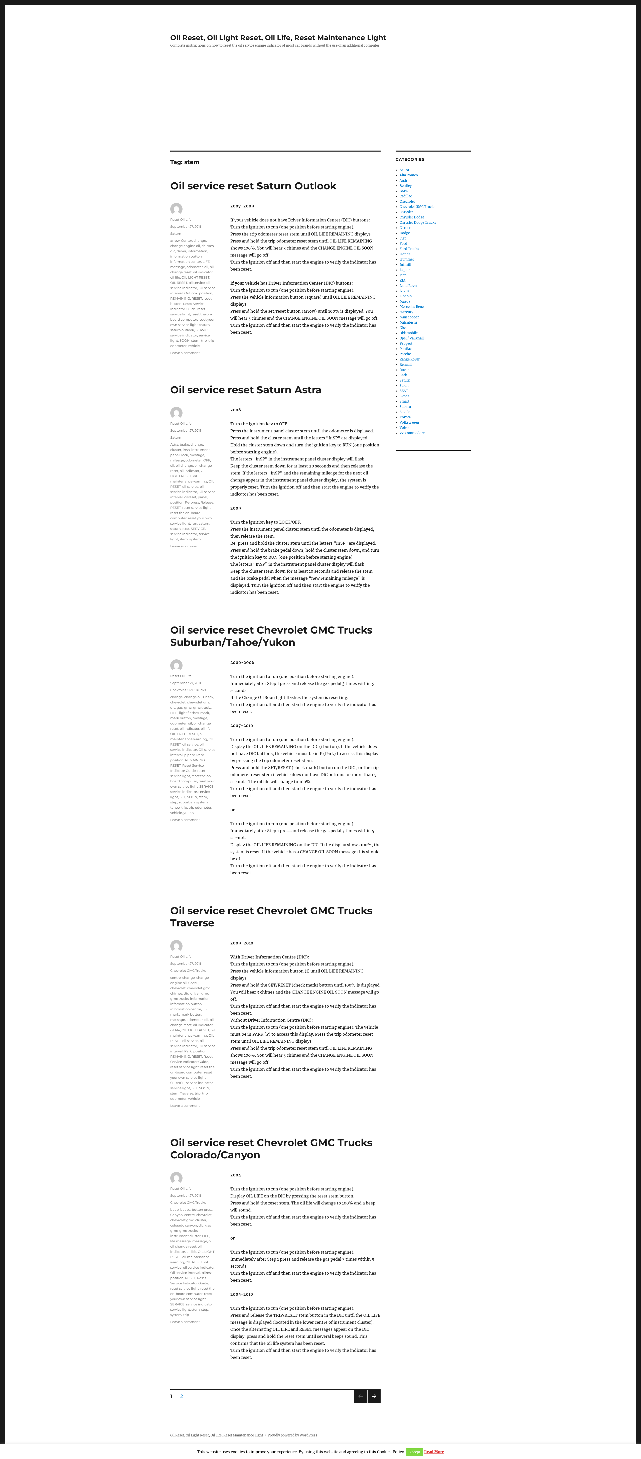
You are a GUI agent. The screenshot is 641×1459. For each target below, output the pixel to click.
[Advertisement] (320, 113)
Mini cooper (409, 317)
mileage (177, 460)
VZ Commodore (412, 433)
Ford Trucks (409, 249)
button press (202, 1209)
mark (204, 713)
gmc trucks (202, 707)
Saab (403, 375)
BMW (404, 191)
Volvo (404, 428)
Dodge (405, 233)
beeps (185, 1209)
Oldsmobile (409, 333)
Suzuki (405, 412)
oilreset (190, 497)
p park (189, 755)
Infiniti (405, 265)
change (200, 240)
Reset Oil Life (181, 219)
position (205, 293)
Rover (404, 370)
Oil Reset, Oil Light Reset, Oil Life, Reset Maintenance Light (278, 37)
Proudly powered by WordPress (292, 1435)
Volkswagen (409, 422)
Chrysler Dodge (412, 217)
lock (184, 455)
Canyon (176, 1215)
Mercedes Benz (412, 307)
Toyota (405, 417)
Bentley (406, 186)
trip (204, 340)
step (173, 802)
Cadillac (406, 196)
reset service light (196, 508)
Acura (404, 170)
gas (180, 707)
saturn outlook (182, 330)
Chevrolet (407, 201)
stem (195, 340)
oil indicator (203, 272)
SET (183, 797)
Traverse (186, 1093)
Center (186, 240)
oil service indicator (199, 1267)
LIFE (206, 262)
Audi (403, 180)
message (177, 267)
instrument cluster (185, 1236)
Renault (406, 364)
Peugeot (406, 343)
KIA (402, 280)
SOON (185, 340)
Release (207, 502)
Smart (404, 401)
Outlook (191, 293)
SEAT (404, 391)
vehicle (194, 346)
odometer (195, 267)
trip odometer (200, 807)
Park (200, 755)
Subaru (405, 407)
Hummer (407, 259)
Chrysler (406, 212)
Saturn (175, 233)
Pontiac (406, 349)
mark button (180, 718)
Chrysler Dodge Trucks (418, 222)
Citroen (405, 228)
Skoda (404, 396)
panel (202, 497)
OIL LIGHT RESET (195, 277)
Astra (174, 444)
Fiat (403, 238)
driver (181, 251)
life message (180, 1241)
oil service (197, 283)
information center (185, 262)
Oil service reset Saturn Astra (246, 390)
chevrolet (178, 702)
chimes (208, 246)
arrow (175, 240)
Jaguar (405, 270)
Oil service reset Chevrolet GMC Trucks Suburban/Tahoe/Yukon (271, 636)
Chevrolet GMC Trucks (188, 690)
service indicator (183, 335)
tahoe (175, 807)
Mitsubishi (408, 322)
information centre (185, 1009)
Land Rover (409, 286)
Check (208, 697)
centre (175, 978)
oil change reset (183, 1246)
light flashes (189, 713)
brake (184, 444)
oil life (175, 277)
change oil (193, 697)
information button (186, 256)
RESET (197, 298)
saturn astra (179, 529)
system (195, 539)
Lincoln (406, 296)
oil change (184, 465)
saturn (204, 325)
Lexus (404, 291)
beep (174, 1209)
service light (180, 1088)
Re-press (192, 502)
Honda (405, 254)
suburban (187, 802)
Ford (403, 243)
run (194, 523)
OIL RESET (178, 283)
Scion (404, 386)
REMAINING (180, 298)
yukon (189, 813)
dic (172, 251)
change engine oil (185, 246)
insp (186, 450)
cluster (175, 450)
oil (206, 267)
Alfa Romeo (409, 175)
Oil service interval (185, 1273)
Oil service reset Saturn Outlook (253, 186)
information (197, 251)
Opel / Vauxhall (412, 338)
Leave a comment (185, 353)
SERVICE (203, 330)
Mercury (406, 312)
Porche (405, 354)
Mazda (405, 301)
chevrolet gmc (199, 702)
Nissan (405, 328)
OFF (206, 460)
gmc (188, 707)
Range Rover (410, 359)
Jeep (403, 275)
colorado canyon (183, 1225)
